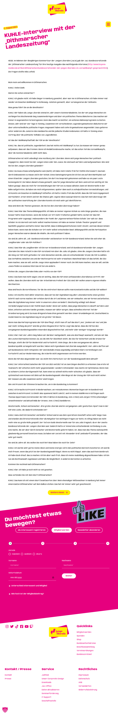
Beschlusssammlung (86, 647)
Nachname (66, 561)
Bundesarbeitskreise (86, 643)
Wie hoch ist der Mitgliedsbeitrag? (27, 594)
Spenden (80, 636)
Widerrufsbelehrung (88, 690)
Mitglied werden (84, 632)
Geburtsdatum (15, 573)
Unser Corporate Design (53, 679)
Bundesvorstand (84, 654)
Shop (79, 640)
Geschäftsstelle (49, 701)
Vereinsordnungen (85, 651)
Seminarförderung (50, 693)
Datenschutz (84, 679)
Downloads (46, 682)
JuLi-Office (47, 686)
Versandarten (85, 686)
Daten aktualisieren (50, 690)
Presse (8, 679)
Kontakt (8, 675)
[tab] (31, 530)
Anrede (12, 550)
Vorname (13, 561)
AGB (80, 682)
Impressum (84, 675)
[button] (108, 24)
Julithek (45, 675)
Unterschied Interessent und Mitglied (29, 586)
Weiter (69, 576)
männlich (16, 554)
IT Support (46, 697)
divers (39, 554)
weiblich (28, 554)
